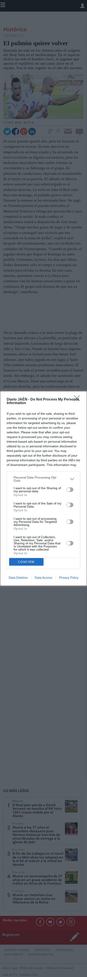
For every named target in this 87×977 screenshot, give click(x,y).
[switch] (69, 489)
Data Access (43, 577)
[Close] (78, 399)
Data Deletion (18, 577)
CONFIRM (26, 562)
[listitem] (43, 479)
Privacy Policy (69, 577)
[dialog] (43, 488)
